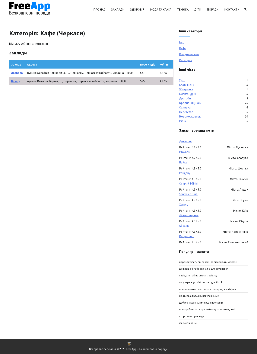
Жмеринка (186, 89)
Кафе (182, 48)
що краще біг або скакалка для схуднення (203, 268)
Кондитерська (189, 54)
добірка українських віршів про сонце (201, 302)
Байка (183, 162)
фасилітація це (188, 323)
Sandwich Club (188, 194)
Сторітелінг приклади (191, 316)
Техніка (183, 9)
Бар (181, 42)
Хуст (182, 80)
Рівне (183, 121)
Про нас (99, 9)
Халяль (183, 204)
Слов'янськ (186, 85)
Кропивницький (190, 103)
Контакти (232, 9)
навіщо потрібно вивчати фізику (198, 275)
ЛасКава (17, 73)
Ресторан (185, 60)
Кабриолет (186, 236)
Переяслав (186, 112)
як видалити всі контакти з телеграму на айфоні (207, 289)
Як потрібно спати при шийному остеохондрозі (207, 309)
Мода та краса (160, 9)
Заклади (117, 9)
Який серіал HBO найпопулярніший (199, 296)
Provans (184, 152)
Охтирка (185, 107)
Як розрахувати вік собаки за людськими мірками (208, 262)
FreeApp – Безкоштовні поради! (147, 349)
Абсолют (185, 225)
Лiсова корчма (188, 215)
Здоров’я (137, 9)
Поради (213, 9)
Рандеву (184, 173)
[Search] (245, 9)
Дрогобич (185, 98)
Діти (197, 9)
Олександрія (187, 94)
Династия (185, 141)
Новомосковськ (190, 116)
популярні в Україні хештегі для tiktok (201, 282)
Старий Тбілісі (188, 183)
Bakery (15, 81)
